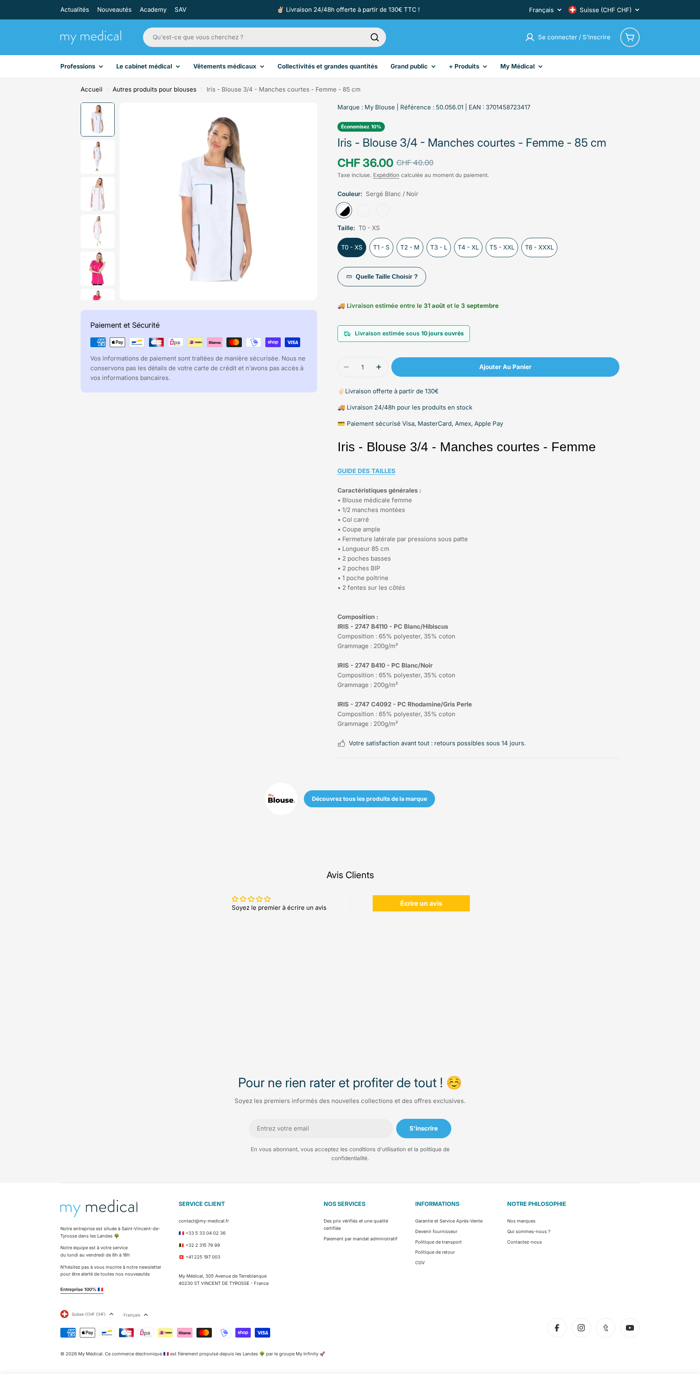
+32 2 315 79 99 (203, 1245)
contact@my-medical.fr (204, 1221)
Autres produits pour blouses (154, 89)
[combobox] (264, 37)
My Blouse (380, 107)
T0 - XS (352, 247)
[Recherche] (375, 37)
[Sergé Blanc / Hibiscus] (363, 210)
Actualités (74, 9)
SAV (180, 9)
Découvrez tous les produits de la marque (369, 798)
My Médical (90, 1354)
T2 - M (410, 247)
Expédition (386, 175)
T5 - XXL (501, 247)
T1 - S (381, 247)
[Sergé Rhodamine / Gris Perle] (382, 210)
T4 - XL (468, 247)
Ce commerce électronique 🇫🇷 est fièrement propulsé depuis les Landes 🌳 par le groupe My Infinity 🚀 (215, 1354)
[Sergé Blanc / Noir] (343, 210)
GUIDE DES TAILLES (366, 471)
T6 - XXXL (539, 247)
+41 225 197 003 (203, 1257)
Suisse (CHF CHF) (606, 10)
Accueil (91, 89)
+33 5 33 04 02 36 (206, 1233)
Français (541, 10)
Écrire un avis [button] (421, 903)
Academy (153, 9)
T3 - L (438, 247)
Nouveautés (114, 9)
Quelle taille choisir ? (387, 276)
